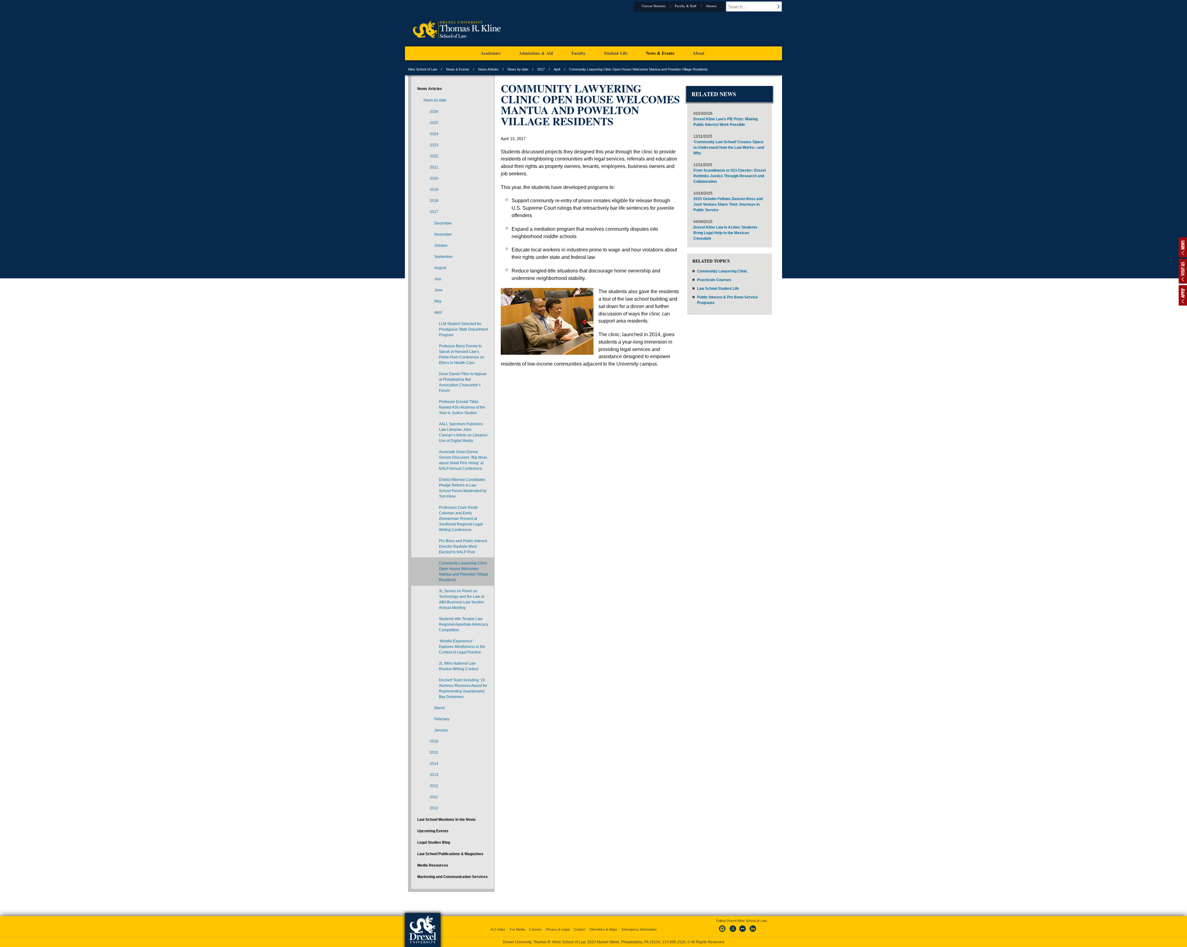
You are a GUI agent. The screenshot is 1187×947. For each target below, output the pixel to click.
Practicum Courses (714, 280)
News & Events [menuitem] (660, 53)
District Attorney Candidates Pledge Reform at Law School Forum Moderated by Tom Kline (463, 488)
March (439, 708)
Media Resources (432, 865)
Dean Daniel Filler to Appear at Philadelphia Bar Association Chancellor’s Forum (463, 382)
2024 (434, 134)
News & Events (457, 69)
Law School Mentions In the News (446, 819)
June (438, 290)
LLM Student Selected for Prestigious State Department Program (463, 329)
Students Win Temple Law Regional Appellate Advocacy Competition (463, 624)
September (443, 257)
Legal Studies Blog (433, 842)
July (437, 279)
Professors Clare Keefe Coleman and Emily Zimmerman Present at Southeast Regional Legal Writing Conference (461, 518)
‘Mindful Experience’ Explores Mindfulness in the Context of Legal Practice (462, 646)
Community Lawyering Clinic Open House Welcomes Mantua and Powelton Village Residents (463, 571)
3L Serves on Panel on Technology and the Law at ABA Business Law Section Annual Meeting (461, 599)
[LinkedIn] (753, 932)
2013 (434, 775)
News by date (518, 69)
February (441, 719)
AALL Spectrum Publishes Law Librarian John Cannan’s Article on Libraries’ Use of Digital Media (463, 432)
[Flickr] (742, 932)
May (437, 301)
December (443, 223)
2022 (434, 156)
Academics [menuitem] (490, 53)
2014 (434, 763)
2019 (434, 189)
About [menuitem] (698, 53)
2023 (434, 145)
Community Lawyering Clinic (722, 271)
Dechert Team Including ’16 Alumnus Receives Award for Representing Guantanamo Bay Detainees (463, 688)
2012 (434, 786)
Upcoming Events (433, 831)
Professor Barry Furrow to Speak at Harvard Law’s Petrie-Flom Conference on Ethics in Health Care (461, 354)
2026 (434, 111)
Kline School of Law (422, 69)
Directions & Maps (603, 929)
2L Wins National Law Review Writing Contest (458, 666)
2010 (434, 808)
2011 (434, 797)
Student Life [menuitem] (616, 53)
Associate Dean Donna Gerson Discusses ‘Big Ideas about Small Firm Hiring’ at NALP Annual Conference (463, 460)
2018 (434, 201)
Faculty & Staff (685, 5)
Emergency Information (639, 929)
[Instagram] (722, 932)
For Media (517, 929)
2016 (434, 741)
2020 (434, 178)
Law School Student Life (718, 288)
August (440, 268)
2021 (434, 167)
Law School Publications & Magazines (450, 854)
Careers (535, 929)
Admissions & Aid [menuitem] (536, 53)
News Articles (488, 69)
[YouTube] (732, 932)
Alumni (711, 5)
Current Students (654, 5)
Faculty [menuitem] (578, 53)
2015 (434, 752)
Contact (579, 929)
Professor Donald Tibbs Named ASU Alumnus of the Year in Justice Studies (462, 407)
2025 (434, 123)
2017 (541, 69)
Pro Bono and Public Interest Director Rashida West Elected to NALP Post (463, 546)
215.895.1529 (674, 942)
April (557, 69)
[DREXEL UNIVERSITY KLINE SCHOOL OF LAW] (456, 45)
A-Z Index (498, 929)
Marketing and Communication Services (452, 877)
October (441, 245)
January (441, 730)
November (443, 234)
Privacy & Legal (557, 929)
